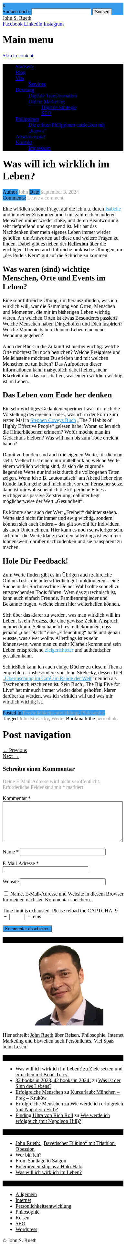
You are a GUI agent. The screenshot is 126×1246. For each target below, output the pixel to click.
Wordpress (26, 1229)
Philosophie (93, 712)
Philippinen (27, 119)
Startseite (25, 66)
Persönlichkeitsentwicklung (51, 712)
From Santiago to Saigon (41, 1160)
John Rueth (41, 1035)
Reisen (22, 1217)
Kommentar (17, 798)
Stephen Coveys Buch (53, 420)
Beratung (25, 90)
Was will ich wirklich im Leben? (49, 1068)
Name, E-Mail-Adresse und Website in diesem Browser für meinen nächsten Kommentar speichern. (63, 896)
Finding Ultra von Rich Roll (44, 1115)
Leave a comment (45, 197)
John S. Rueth (17, 18)
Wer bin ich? (28, 1155)
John (23, 192)
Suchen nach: (16, 11)
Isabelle (113, 208)
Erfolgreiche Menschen (39, 1092)
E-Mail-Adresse (21, 863)
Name (11, 851)
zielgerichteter (59, 650)
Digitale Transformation (52, 95)
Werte (57, 718)
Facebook (13, 24)
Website (11, 881)
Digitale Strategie (59, 107)
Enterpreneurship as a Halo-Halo (49, 1166)
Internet (23, 1200)
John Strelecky (34, 718)
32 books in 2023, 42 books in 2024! (53, 1080)
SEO (46, 113)
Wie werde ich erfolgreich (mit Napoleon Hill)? (63, 1118)
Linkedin (33, 24)
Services (37, 84)
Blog (21, 72)
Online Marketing (46, 101)
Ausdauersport (30, 136)
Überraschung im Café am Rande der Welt (48, 678)
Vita (20, 78)
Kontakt (24, 142)
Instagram (54, 24)
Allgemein (26, 1194)
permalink (106, 718)
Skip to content (18, 55)
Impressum (39, 148)
